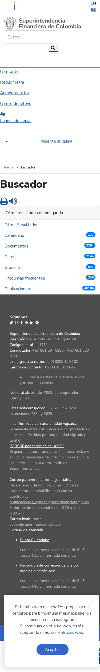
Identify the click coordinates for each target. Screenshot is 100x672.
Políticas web (70, 632)
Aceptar (52, 650)
